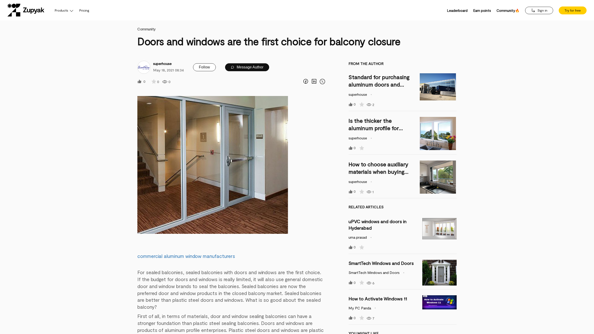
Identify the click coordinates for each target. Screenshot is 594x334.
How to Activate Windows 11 (378, 298)
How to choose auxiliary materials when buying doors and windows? (378, 171)
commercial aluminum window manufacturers (186, 256)
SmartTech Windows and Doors (381, 263)
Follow (204, 67)
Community (146, 29)
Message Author (249, 67)
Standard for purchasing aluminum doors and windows (379, 84)
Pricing (84, 10)
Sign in (541, 10)
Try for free (573, 10)
